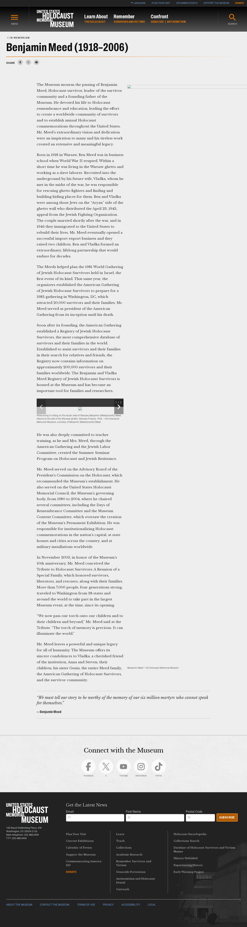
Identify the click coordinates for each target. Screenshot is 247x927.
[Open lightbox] (80, 409)
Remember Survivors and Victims (133, 863)
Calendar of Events (79, 847)
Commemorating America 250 (84, 863)
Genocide (157, 21)
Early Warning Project (189, 872)
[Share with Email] (36, 64)
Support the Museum (216, 3)
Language (139, 3)
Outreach (122, 889)
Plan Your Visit (161, 3)
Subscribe (227, 817)
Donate (239, 3)
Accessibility (130, 904)
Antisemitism (176, 21)
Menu (14, 23)
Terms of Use (86, 904)
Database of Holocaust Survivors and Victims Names (204, 849)
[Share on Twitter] (28, 64)
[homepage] (55, 19)
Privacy (108, 904)
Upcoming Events (186, 3)
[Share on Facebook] (20, 64)
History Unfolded (186, 858)
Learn (120, 834)
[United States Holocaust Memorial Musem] (27, 822)
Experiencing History (188, 865)
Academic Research (129, 854)
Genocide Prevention (130, 872)
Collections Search (186, 841)
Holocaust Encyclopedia (190, 834)
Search (232, 23)
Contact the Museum (54, 904)
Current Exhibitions (80, 841)
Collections (124, 847)
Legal (152, 904)
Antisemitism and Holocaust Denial (135, 880)
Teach (120, 841)
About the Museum (19, 904)
